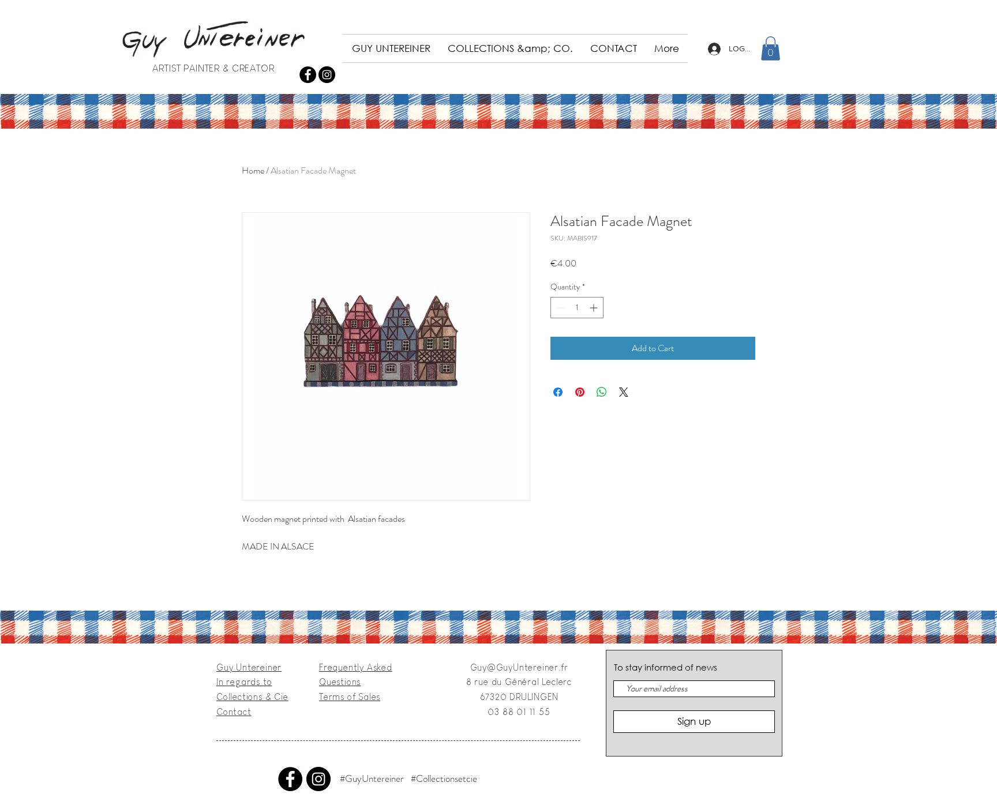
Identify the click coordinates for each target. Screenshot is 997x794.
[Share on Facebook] (558, 392)
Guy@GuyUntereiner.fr (519, 667)
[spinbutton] (577, 308)
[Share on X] (624, 392)
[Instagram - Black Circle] (326, 74)
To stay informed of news (665, 667)
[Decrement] (559, 308)
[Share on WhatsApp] (602, 392)
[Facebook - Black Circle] (307, 74)
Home (253, 170)
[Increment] (594, 308)
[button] (770, 48)
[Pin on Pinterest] (580, 392)
